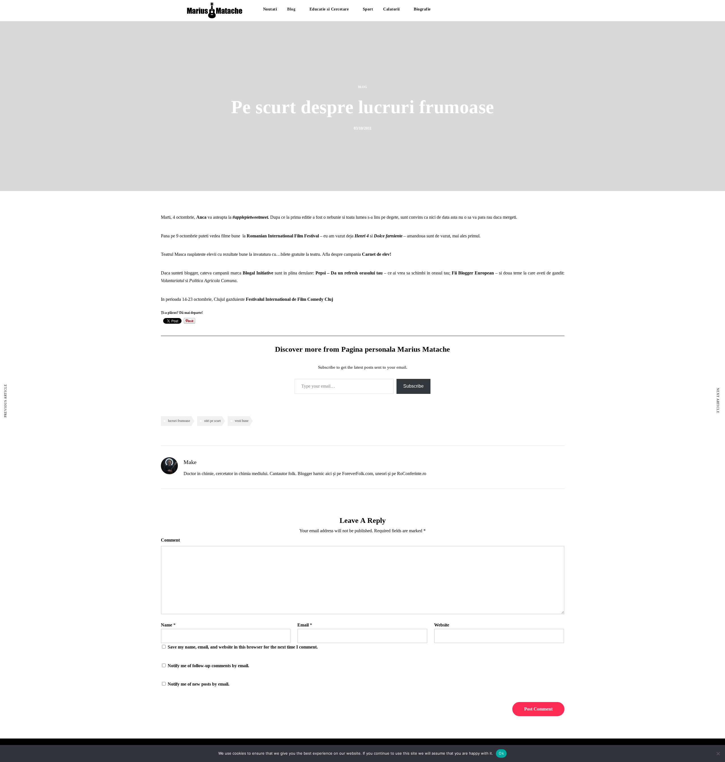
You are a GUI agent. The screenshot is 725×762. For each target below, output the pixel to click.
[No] (718, 753)
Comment (170, 540)
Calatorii (391, 9)
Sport (368, 9)
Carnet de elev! (376, 254)
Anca (202, 217)
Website (441, 625)
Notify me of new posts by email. (198, 684)
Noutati (270, 9)
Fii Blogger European (473, 273)
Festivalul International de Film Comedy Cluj (289, 299)
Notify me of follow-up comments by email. (208, 665)
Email (303, 625)
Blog (291, 9)
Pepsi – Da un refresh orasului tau (349, 273)
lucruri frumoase (179, 421)
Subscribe (413, 386)
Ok (501, 753)
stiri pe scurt (212, 421)
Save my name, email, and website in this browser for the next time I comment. (243, 647)
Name (166, 625)
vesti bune (241, 421)
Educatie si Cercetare (329, 9)
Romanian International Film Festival (283, 235)
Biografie (422, 9)
